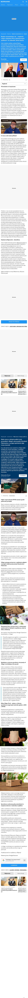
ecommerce (23, 475)
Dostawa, (17, 870)
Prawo (16, 4)
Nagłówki (4, 83)
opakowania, (23, 870)
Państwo (23, 59)
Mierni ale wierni (21, 242)
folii (8, 819)
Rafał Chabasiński (11, 389)
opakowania (4, 759)
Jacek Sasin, (13, 326)
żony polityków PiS (6, 94)
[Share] (26, 80)
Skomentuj (6, 79)
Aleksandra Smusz (5, 475)
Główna (3, 4)
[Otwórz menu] (26, 1)
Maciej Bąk (4, 59)
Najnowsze (10, 4)
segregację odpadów (18, 646)
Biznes (22, 4)
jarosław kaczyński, (21, 326)
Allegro (8, 571)
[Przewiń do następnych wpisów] (25, 385)
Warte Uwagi (20, 375)
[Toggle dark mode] (23, 1)
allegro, (12, 870)
